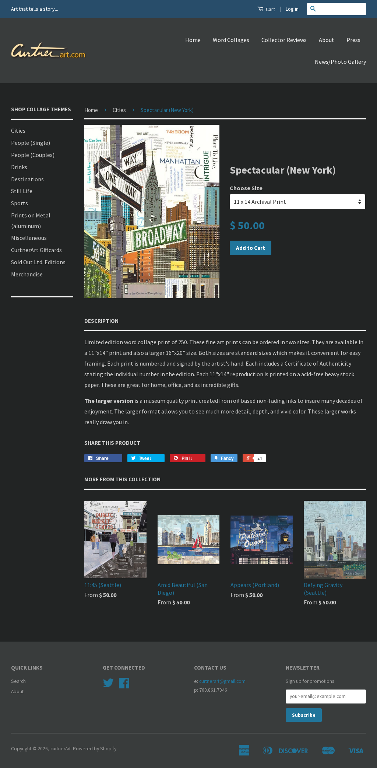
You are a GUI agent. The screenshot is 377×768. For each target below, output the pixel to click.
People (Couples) (32, 154)
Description (101, 320)
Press (353, 39)
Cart (270, 9)
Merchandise (27, 274)
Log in (292, 9)
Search (18, 681)
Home (193, 39)
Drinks (19, 167)
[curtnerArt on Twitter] (108, 686)
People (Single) (30, 142)
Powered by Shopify (94, 749)
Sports (19, 203)
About (326, 39)
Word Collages (231, 39)
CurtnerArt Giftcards (36, 250)
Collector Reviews (284, 39)
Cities (18, 130)
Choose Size (246, 188)
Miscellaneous (29, 237)
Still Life (21, 191)
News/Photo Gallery (340, 61)
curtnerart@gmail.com (222, 681)
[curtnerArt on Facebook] (124, 686)
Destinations (27, 179)
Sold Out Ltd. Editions (38, 262)
